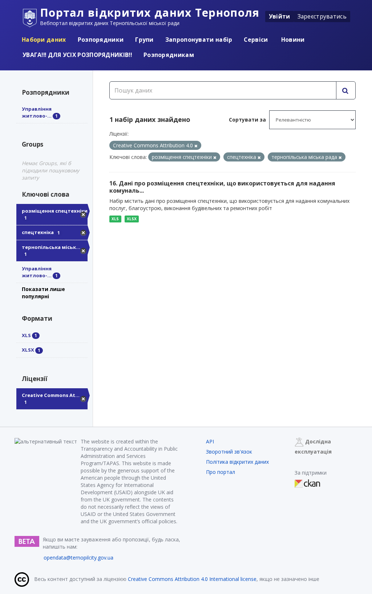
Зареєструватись (322, 16)
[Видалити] (196, 145)
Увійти (279, 16)
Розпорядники (101, 40)
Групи (144, 40)
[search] (346, 90)
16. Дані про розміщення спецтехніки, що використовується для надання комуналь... (222, 187)
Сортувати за (247, 119)
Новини (292, 40)
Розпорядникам (168, 55)
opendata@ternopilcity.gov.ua (78, 557)
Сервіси (256, 40)
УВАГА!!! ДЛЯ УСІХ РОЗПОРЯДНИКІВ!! (77, 55)
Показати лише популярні (43, 293)
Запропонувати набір (198, 40)
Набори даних (44, 40)
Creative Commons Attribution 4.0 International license (192, 578)
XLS (115, 218)
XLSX (132, 218)
